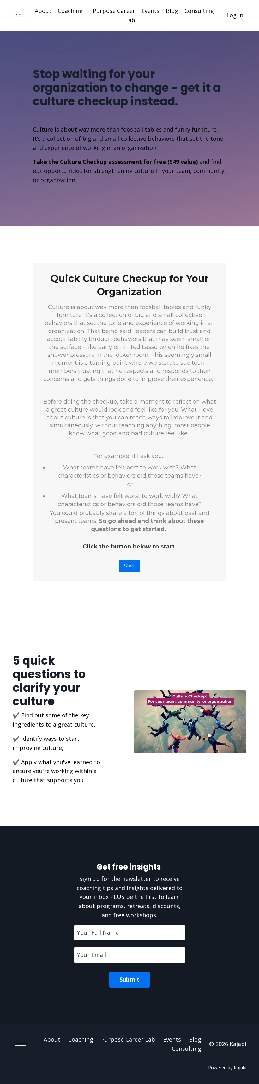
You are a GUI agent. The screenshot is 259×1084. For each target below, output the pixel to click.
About (43, 11)
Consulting (199, 11)
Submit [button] (129, 979)
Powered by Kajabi (227, 1067)
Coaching (70, 11)
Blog (172, 11)
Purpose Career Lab (114, 15)
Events (151, 11)
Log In (234, 15)
